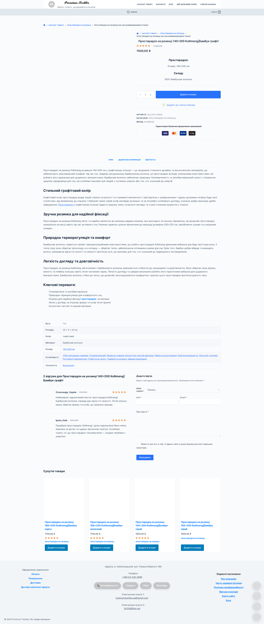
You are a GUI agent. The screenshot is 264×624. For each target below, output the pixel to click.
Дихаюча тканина (115, 355)
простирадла (89, 299)
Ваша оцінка (140, 389)
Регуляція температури (74, 359)
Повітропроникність (188, 355)
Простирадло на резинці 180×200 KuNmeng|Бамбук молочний (106, 525)
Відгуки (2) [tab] (150, 160)
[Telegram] (256, 616)
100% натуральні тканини (75, 355)
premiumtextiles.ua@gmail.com (132, 598)
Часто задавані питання (229, 583)
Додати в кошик (188, 94)
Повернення (35, 578)
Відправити (145, 457)
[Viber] (256, 606)
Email (183, 397)
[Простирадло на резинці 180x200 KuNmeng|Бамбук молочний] (109, 498)
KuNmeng (149, 122)
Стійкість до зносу (97, 359)
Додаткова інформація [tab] (129, 160)
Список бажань (208, 4)
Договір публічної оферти (35, 587)
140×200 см (69, 349)
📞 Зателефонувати (107, 585)
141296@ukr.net (132, 608)
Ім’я (138, 397)
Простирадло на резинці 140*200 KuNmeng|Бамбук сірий (152, 525)
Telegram (130, 585)
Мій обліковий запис (187, 4)
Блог (171, 4)
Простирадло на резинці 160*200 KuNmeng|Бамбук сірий (197, 525)
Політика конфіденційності (228, 587)
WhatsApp (161, 585)
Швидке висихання (137, 359)
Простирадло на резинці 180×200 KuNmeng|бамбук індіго (61, 525)
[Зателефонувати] (256, 585)
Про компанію (228, 579)
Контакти (160, 4)
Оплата (35, 574)
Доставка (35, 583)
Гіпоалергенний (97, 355)
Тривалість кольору (117, 359)
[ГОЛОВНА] (44, 25)
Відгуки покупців (228, 592)
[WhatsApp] (256, 596)
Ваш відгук (142, 411)
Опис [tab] (110, 160)
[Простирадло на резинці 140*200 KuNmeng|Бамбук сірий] (155, 498)
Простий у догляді (208, 355)
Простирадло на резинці (162, 118)
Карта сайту (228, 596)
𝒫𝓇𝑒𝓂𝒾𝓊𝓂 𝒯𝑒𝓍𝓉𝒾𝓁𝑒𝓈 (76, 2)
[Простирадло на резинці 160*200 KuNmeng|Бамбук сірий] (200, 498)
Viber (145, 585)
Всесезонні (68, 365)
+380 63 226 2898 (132, 577)
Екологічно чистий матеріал (139, 355)
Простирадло (66, 204)
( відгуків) (157, 46)
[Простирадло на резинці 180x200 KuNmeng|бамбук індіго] (64, 498)
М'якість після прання (166, 355)
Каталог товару (144, 4)
